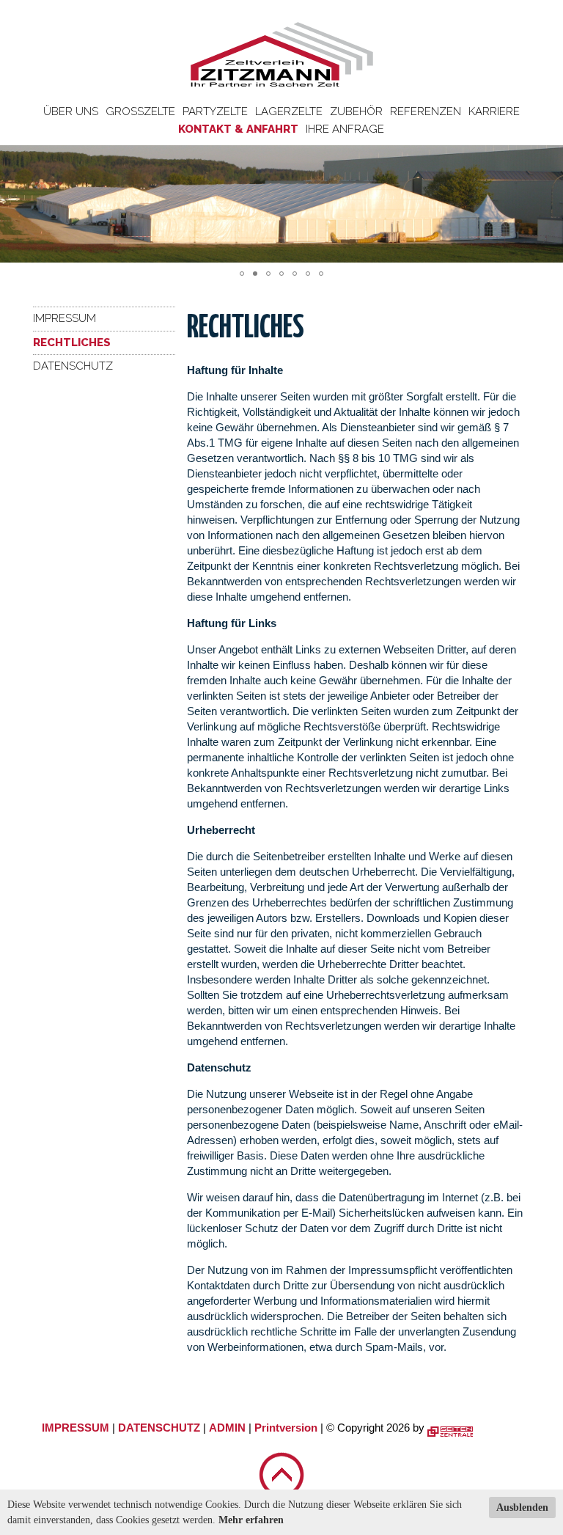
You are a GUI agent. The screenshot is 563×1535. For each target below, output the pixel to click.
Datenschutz (73, 366)
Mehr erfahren (251, 1519)
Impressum (64, 318)
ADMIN (227, 1427)
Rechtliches (72, 342)
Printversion (285, 1427)
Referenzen (425, 111)
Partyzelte (215, 111)
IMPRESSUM (75, 1427)
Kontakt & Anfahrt (238, 129)
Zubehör (356, 111)
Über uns (70, 111)
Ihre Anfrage (345, 129)
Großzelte (140, 111)
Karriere (494, 111)
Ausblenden (522, 1507)
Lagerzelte (289, 111)
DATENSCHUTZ (159, 1427)
